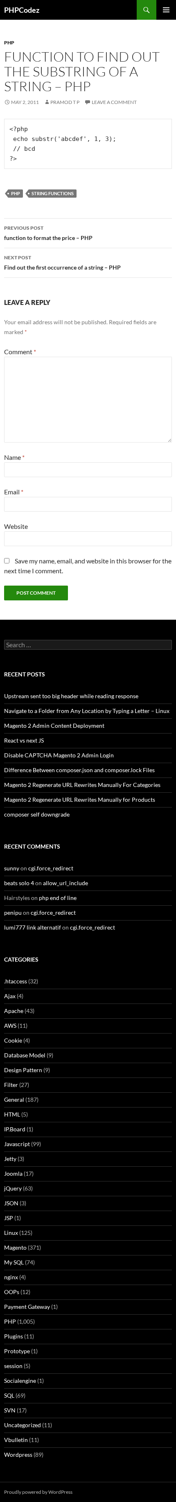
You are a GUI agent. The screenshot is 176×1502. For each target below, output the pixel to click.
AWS (10, 1025)
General (14, 1099)
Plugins (13, 1336)
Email (13, 492)
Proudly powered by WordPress (38, 1492)
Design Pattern (23, 1069)
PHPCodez (21, 9)
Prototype (17, 1350)
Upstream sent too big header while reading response (71, 695)
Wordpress (18, 1454)
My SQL (14, 1262)
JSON (11, 1203)
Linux (11, 1232)
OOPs (11, 1291)
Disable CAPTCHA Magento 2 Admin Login (59, 755)
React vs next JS (24, 740)
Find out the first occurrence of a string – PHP (62, 262)
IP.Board (14, 1129)
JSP (8, 1217)
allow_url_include (65, 882)
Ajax (10, 995)
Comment (20, 351)
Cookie (13, 1040)
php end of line (58, 897)
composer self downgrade (37, 814)
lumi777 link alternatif (32, 927)
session (13, 1365)
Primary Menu (166, 10)
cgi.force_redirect (50, 868)
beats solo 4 (19, 882)
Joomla (13, 1173)
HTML (12, 1114)
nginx (11, 1277)
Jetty (10, 1158)
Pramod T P (64, 102)
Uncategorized (22, 1424)
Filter (11, 1084)
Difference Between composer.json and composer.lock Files (79, 769)
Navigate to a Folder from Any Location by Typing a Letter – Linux (86, 710)
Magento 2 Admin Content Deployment (54, 725)
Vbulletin (16, 1439)
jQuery (13, 1188)
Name (14, 457)
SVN (10, 1410)
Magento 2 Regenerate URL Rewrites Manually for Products (79, 799)
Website (16, 526)
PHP (9, 42)
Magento (15, 1247)
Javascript (17, 1143)
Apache (13, 1010)
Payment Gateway (27, 1306)
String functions (53, 193)
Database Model (24, 1055)
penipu (13, 912)
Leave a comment (114, 102)
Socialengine (20, 1380)
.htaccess (15, 981)
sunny (11, 868)
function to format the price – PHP (48, 233)
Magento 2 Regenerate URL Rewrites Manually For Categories (82, 784)
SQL (9, 1395)
